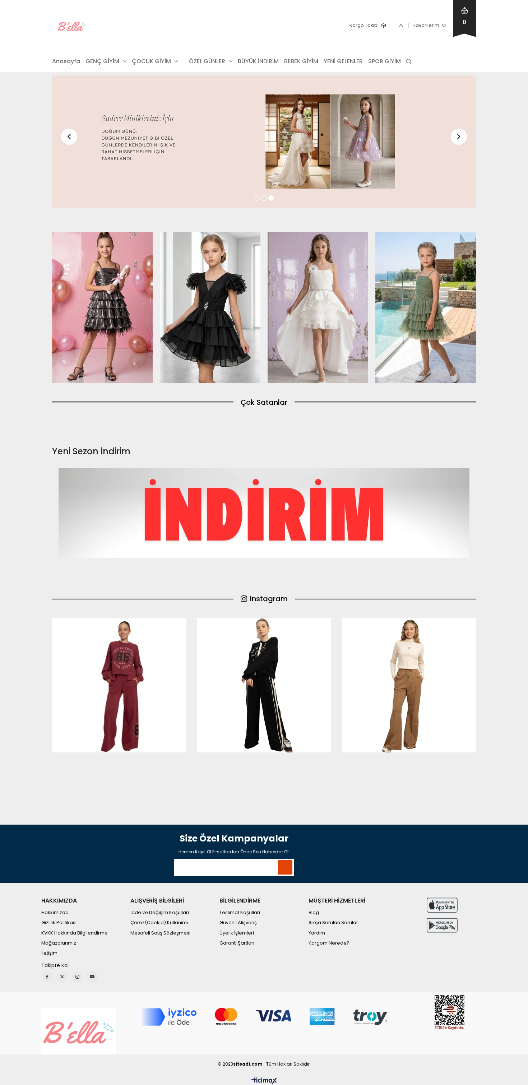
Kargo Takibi (364, 25)
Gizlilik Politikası (59, 922)
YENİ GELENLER (343, 61)
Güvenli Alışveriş (238, 922)
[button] (257, 198)
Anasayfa (66, 61)
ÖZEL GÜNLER (207, 61)
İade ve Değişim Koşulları (159, 912)
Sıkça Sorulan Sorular (333, 922)
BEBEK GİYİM (301, 61)
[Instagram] (77, 977)
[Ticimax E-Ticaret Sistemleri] (264, 1081)
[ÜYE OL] (264, 141)
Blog (314, 912)
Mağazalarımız (58, 943)
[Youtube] (92, 977)
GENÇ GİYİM (102, 61)
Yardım (317, 933)
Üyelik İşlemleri (236, 933)
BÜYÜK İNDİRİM (258, 61)
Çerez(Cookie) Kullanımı (159, 922)
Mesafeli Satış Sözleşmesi (160, 933)
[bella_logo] (78, 1031)
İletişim (49, 953)
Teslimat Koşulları (239, 912)
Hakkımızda (55, 912)
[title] (102, 307)
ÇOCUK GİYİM (151, 61)
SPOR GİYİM (384, 61)
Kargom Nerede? (329, 943)
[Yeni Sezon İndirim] (264, 513)
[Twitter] (62, 977)
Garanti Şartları (236, 943)
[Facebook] (47, 977)
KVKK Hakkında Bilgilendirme (74, 933)
